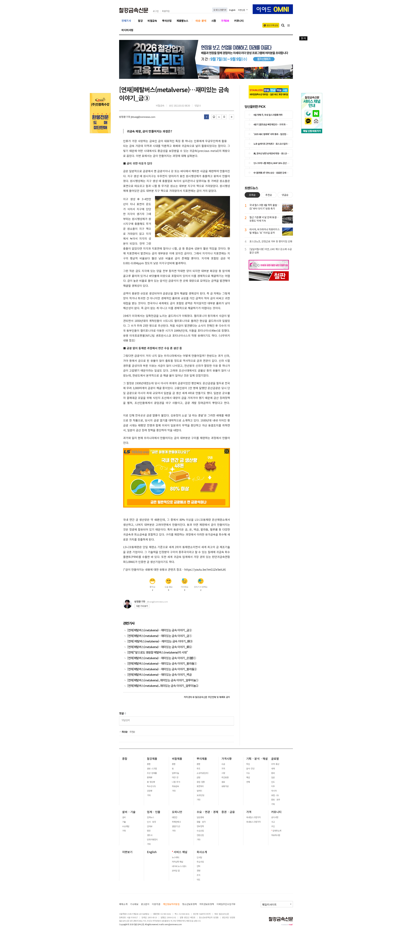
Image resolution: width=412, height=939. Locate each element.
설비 (124, 817)
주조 (198, 768)
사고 (273, 822)
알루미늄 (175, 773)
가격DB (225, 21)
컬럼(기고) (176, 826)
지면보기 (127, 852)
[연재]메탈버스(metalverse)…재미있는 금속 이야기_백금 (159, 674)
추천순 (132, 732)
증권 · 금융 (228, 812)
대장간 (174, 817)
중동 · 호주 (275, 799)
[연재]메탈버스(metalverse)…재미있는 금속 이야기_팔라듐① (162, 663)
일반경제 (200, 817)
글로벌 (275, 758)
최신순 (124, 732)
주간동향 (225, 777)
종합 (124, 758)
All (146, 924)
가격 (223, 768)
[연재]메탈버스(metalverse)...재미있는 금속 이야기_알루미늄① (162, 680)
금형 (198, 777)
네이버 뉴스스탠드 (179, 866)
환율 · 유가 (201, 822)
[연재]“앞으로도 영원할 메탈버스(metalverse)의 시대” (157, 652)
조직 (198, 875)
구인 (273, 826)
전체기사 (126, 21)
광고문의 (145, 904)
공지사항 (274, 817)
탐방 (148, 830)
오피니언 (177, 812)
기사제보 (134, 904)
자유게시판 (275, 835)
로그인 (156, 11)
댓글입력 (126, 720)
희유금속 (175, 786)
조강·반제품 (152, 773)
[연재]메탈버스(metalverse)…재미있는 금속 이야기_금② (159, 630)
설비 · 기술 (129, 812)
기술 (124, 822)
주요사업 (200, 861)
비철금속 (152, 21)
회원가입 (166, 11)
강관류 (149, 791)
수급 (223, 764)
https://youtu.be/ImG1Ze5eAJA (204, 569)
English (232, 10)
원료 (223, 782)
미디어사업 (127, 30)
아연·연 (175, 777)
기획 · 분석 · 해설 (257, 758)
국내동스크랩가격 (253, 822)
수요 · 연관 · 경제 (207, 812)
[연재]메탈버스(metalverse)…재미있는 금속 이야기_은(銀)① (161, 658)
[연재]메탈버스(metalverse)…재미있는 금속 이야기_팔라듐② (162, 669)
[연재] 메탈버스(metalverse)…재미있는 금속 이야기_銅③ (159, 641)
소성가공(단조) (202, 773)
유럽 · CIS (275, 795)
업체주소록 (276, 830)
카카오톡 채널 (177, 861)
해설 (248, 777)
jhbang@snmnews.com (157, 601)
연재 (248, 782)
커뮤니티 (238, 21)
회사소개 (202, 852)
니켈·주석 (176, 782)
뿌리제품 (202, 758)
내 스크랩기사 (220, 9)
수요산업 (200, 830)
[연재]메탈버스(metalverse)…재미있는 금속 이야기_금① (159, 636)
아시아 (273, 791)
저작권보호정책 (206, 904)
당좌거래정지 (152, 839)
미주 (273, 786)
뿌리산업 (166, 21)
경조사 (149, 835)
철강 (140, 21)
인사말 (199, 857)
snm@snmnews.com (173, 924)
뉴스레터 (175, 857)
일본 (273, 777)
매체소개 (123, 904)
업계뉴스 (150, 817)
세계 (273, 768)
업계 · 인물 (153, 812)
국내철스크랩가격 (253, 817)
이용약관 (156, 904)
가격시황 (226, 758)
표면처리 (200, 786)
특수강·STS (151, 786)
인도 (273, 782)
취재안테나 (176, 822)
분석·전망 (250, 768)
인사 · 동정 (151, 822)
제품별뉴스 (182, 21)
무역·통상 (275, 764)
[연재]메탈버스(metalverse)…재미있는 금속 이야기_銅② (159, 647)
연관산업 (200, 835)
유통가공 (225, 786)
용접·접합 (201, 782)
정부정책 (200, 826)
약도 (198, 879)
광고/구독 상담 (272, 25)
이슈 (248, 773)
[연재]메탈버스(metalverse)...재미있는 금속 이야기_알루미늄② (162, 685)
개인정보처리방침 (171, 904)
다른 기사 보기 (142, 605)
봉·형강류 (151, 782)
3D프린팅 (200, 795)
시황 (213, 21)
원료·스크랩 (152, 768)
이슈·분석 (201, 21)
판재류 (149, 777)
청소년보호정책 (189, 904)
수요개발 (125, 826)
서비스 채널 (180, 852)
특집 (248, 764)
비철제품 (177, 758)
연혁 (198, 866)
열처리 (199, 791)
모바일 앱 (175, 870)
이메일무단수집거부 (226, 904)
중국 (273, 773)
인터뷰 (149, 826)
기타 (148, 795)
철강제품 (152, 758)
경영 (198, 870)
